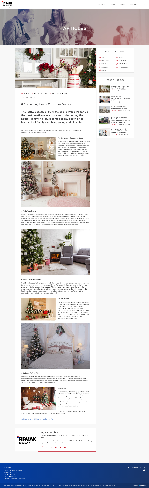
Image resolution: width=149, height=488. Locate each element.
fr (144, 4)
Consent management (109, 485)
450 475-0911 (11, 474)
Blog (113, 4)
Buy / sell (105, 61)
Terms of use (97, 485)
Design (26, 93)
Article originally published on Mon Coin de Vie (37, 419)
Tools (122, 4)
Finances (104, 67)
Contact (133, 4)
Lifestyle (104, 70)
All (102, 57)
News (120, 57)
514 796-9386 (12, 476)
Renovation (123, 64)
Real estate (123, 61)
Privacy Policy (87, 485)
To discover (123, 67)
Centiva (142, 485)
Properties (101, 4)
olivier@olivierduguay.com (17, 478)
